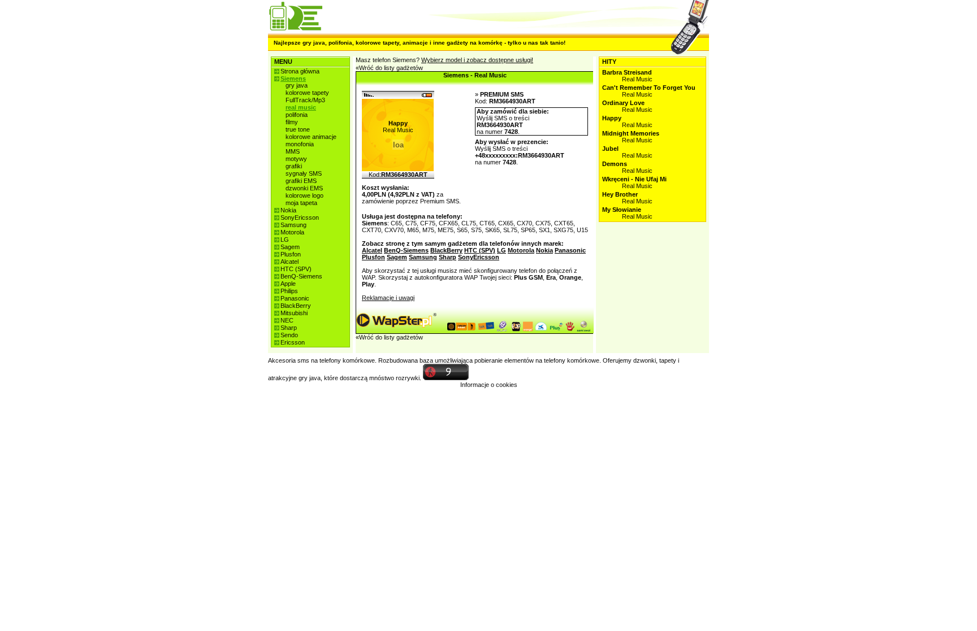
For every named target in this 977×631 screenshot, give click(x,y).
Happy (611, 118)
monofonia (300, 144)
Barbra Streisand (627, 72)
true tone (298, 129)
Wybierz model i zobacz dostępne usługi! (477, 59)
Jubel (610, 148)
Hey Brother (620, 194)
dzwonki (644, 360)
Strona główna (299, 71)
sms (303, 360)
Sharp (288, 327)
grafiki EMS (301, 180)
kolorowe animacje (311, 136)
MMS (293, 151)
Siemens (293, 78)
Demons (614, 163)
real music (301, 107)
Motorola (292, 232)
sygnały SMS (304, 173)
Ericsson (292, 342)
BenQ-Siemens (301, 276)
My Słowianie (621, 209)
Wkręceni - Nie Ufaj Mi (634, 179)
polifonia (297, 114)
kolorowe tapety (307, 92)
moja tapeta (301, 202)
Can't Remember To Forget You (648, 87)
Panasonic (294, 298)
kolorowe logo (304, 195)
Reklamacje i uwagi (388, 297)
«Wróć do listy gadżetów (389, 67)
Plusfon (290, 254)
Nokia (288, 210)
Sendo (289, 335)
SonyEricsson (299, 217)
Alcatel (289, 261)
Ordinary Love (623, 102)
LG (284, 239)
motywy (296, 158)
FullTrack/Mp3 (305, 100)
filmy (292, 122)
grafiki (294, 166)
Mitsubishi (294, 313)
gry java (297, 85)
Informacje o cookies (488, 384)
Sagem (290, 246)
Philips (289, 291)
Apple (288, 283)
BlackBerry (295, 305)
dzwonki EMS (304, 188)
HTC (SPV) (296, 269)
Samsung (293, 224)
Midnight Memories (630, 133)
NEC (286, 320)
